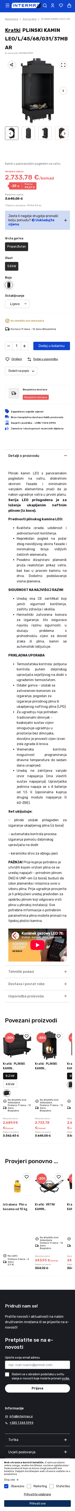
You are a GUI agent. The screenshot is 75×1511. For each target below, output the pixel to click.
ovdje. (66, 1378)
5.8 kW (11, 266)
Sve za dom (30, 19)
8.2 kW (10, 1076)
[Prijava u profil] (52, 5)
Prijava (37, 1388)
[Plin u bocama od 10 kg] (17, 1186)
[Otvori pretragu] (45, 5)
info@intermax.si (21, 1416)
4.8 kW (10, 1084)
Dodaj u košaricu (52, 346)
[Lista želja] (61, 5)
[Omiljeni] (26, 1036)
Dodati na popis (19, 371)
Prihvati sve (38, 1503)
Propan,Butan (16, 246)
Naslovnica (11, 19)
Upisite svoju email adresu (22, 1357)
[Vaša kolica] (69, 5)
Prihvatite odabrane (37, 1494)
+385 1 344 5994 (21, 1423)
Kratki (13, 30)
